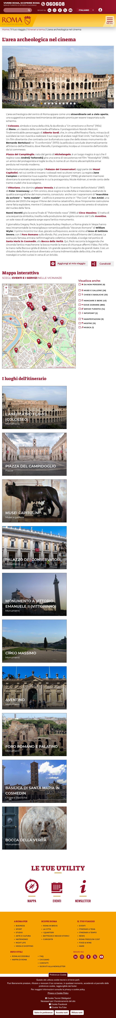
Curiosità (48, 939)
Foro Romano (30, 234)
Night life (21, 943)
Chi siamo (44, 960)
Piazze (9, 470)
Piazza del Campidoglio (30, 466)
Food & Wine (85, 943)
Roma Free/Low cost (89, 939)
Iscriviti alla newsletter (52, 966)
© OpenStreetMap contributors (64, 367)
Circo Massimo (20, 653)
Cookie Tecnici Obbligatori (59, 998)
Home (5, 29)
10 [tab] (75, 103)
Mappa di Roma (19, 960)
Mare (81, 946)
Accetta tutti (62, 1012)
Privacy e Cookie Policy (58, 993)
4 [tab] (52, 103)
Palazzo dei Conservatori (33, 559)
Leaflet (50, 367)
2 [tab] (45, 103)
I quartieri (48, 932)
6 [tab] (60, 103)
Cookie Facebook (59, 1004)
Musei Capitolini (22, 513)
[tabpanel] (58, 77)
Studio (19, 932)
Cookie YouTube (59, 1007)
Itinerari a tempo (88, 932)
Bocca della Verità (25, 840)
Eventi (82, 926)
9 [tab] (71, 103)
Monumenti (12, 423)
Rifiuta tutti (77, 1012)
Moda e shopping (24, 946)
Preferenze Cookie (58, 974)
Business (20, 926)
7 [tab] (64, 103)
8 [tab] (67, 103)
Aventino (100, 216)
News (82, 936)
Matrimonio (22, 939)
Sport (19, 929)
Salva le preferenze (43, 1012)
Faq (41, 956)
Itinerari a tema (36, 29)
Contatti (44, 963)
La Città (47, 929)
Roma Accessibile (21, 956)
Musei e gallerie (14, 517)
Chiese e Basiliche (16, 797)
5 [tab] (56, 103)
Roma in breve (50, 926)
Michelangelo (63, 154)
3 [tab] (49, 103)
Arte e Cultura (23, 936)
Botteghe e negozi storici (56, 936)
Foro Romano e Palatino (31, 746)
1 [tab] (41, 103)
